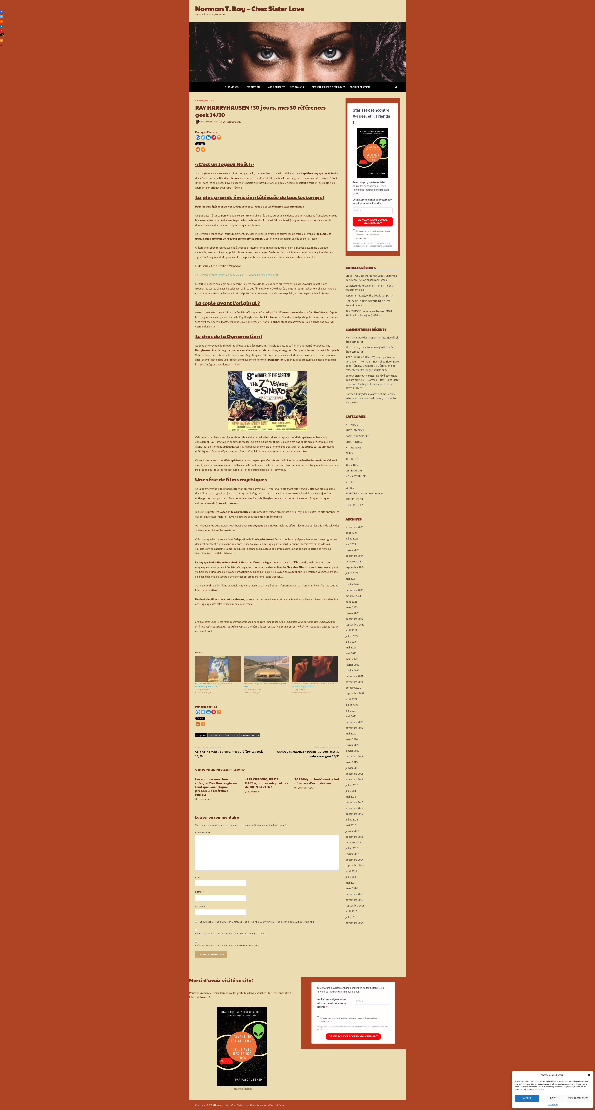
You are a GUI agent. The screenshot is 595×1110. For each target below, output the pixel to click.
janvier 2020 (352, 750)
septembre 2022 (355, 624)
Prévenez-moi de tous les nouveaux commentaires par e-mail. (231, 933)
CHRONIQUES (232, 86)
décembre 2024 (354, 555)
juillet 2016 (352, 819)
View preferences (578, 1098)
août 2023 (351, 601)
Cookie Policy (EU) (360, 86)
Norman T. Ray (211, 121)
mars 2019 (352, 762)
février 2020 (352, 745)
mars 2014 (352, 888)
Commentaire (203, 832)
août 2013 (351, 911)
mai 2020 (351, 733)
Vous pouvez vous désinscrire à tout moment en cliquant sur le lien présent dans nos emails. (372, 244)
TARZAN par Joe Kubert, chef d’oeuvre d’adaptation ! (316, 781)
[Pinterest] (213, 137)
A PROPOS (352, 424)
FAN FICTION (253, 86)
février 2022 (352, 664)
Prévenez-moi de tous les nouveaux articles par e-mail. (227, 945)
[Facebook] (198, 137)
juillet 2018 (352, 785)
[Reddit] (198, 149)
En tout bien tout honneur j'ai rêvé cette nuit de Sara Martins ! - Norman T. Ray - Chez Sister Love (372, 380)
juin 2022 (351, 641)
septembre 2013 (355, 905)
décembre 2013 (354, 894)
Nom (198, 877)
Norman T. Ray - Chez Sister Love (231, 1105)
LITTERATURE (354, 470)
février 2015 (352, 854)
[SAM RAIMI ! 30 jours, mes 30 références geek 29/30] (266, 669)
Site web (200, 906)
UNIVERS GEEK (354, 505)
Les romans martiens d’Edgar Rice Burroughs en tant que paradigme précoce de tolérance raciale (216, 787)
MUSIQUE (351, 482)
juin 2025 (351, 544)
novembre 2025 (354, 527)
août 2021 (351, 699)
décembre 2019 (354, 756)
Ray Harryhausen (250, 735)
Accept (527, 1098)
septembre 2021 (355, 693)
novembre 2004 (354, 922)
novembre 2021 (354, 682)
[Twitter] (203, 137)
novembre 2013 (354, 900)
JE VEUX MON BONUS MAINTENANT (373, 221)
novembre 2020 (354, 728)
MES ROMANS (297, 86)
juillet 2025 (352, 538)
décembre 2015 (354, 836)
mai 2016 (351, 825)
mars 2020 (352, 739)
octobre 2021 (353, 687)
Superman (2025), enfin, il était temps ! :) (369, 295)
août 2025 (351, 533)
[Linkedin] (208, 137)
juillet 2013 (352, 917)
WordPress (269, 1105)
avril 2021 (351, 716)
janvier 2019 (352, 768)
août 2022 (351, 630)
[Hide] (1, 45)
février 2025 (352, 550)
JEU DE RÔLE (353, 459)
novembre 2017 (354, 808)
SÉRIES (350, 487)
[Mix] (219, 137)
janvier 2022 (352, 670)
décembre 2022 (354, 619)
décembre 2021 (354, 676)
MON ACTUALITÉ (276, 86)
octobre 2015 (353, 842)
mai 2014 (351, 882)
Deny (552, 1098)
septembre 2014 (355, 865)
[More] (203, 149)
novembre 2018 (354, 779)
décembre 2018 (354, 773)
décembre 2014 (354, 859)
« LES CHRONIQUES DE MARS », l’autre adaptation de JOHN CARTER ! (266, 783)
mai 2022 (351, 647)
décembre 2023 (354, 590)
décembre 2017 (354, 802)
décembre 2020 (354, 722)
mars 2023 (352, 607)
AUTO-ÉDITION (355, 430)
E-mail (199, 892)
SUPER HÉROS (354, 499)
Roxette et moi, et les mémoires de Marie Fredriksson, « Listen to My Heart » (371, 398)
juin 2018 (351, 791)
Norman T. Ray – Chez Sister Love (249, 8)
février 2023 (352, 613)
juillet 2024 (352, 573)
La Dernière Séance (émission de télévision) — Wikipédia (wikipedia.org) (236, 275)
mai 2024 (351, 578)
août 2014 (351, 871)
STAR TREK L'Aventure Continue (364, 493)
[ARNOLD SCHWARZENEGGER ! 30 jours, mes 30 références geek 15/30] (315, 669)
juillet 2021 (352, 705)
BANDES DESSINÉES (357, 436)
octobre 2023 (353, 596)
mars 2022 (352, 659)
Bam (281, 1105)
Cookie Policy (553, 1104)
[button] (588, 1075)
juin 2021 (351, 710)
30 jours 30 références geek (223, 735)
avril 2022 (351, 653)
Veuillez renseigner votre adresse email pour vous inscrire (372, 201)
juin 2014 (351, 877)
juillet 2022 (352, 636)
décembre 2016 (354, 814)
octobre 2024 (353, 561)
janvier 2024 (352, 584)
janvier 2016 (352, 831)
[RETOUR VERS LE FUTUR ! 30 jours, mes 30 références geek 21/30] (218, 669)
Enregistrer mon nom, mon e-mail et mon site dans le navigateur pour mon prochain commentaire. (257, 921)
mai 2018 (351, 796)
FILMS (213, 100)
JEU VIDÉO (352, 465)
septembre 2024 (355, 567)
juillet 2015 (352, 848)
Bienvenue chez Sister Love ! (328, 86)
